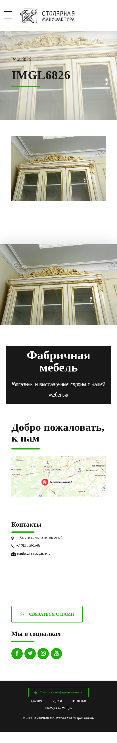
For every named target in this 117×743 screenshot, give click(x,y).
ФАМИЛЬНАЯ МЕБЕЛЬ (58, 708)
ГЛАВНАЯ (36, 701)
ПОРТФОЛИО (79, 701)
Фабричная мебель (58, 361)
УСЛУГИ (57, 701)
